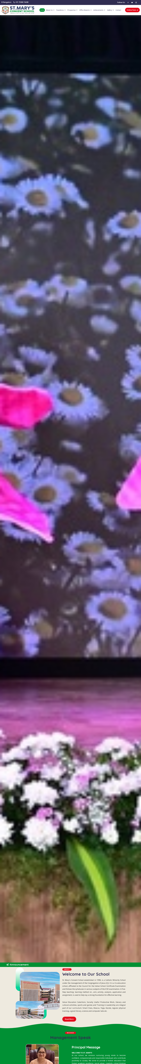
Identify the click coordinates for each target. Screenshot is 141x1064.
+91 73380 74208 (21, 2)
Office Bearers (84, 10)
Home (42, 10)
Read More (69, 1019)
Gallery (109, 10)
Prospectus (71, 10)
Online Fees (131, 10)
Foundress (60, 10)
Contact (118, 10)
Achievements (98, 10)
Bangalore (7, 2)
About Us (49, 10)
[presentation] (5, 465)
